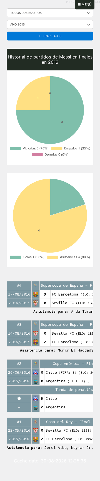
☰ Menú (85, 5)
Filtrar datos (50, 36)
